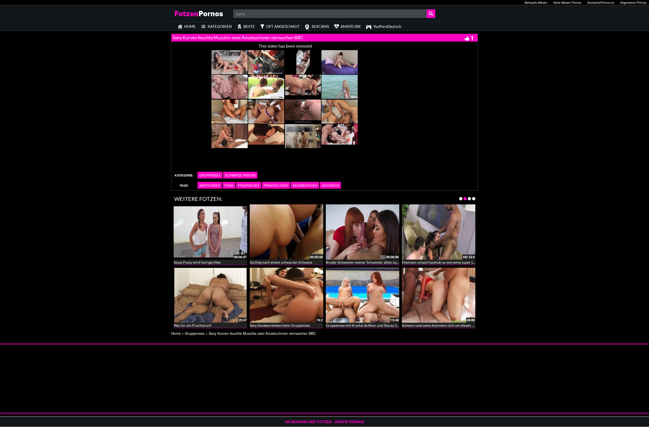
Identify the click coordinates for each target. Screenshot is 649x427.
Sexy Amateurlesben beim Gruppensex (280, 325)
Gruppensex (210, 175)
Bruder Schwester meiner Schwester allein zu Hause (366, 262)
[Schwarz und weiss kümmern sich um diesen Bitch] (438, 295)
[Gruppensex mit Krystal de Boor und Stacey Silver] (362, 295)
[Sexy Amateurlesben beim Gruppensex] (286, 295)
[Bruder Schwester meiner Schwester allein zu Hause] (362, 231)
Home (176, 333)
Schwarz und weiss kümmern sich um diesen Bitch (441, 325)
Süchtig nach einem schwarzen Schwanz (281, 262)
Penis (228, 185)
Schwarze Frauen (240, 175)
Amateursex (209, 185)
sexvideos (330, 185)
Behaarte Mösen (536, 2)
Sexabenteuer (305, 185)
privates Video (276, 185)
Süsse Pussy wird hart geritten (197, 262)
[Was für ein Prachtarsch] (210, 295)
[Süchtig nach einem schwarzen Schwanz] (286, 231)
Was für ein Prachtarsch (192, 325)
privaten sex (248, 185)
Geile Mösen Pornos (567, 2)
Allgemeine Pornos (633, 2)
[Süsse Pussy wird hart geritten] (210, 231)
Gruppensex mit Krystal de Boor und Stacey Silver (365, 325)
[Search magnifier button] (431, 13)
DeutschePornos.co (600, 2)
